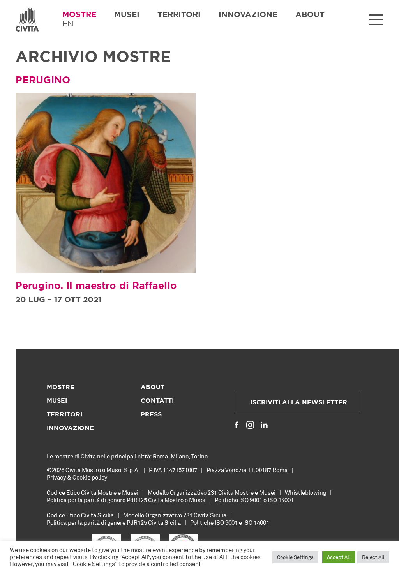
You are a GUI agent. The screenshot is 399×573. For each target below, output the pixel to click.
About (310, 15)
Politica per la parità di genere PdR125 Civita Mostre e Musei (126, 499)
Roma (160, 456)
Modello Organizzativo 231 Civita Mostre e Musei (211, 492)
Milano (180, 456)
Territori (179, 15)
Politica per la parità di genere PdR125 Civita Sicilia (114, 522)
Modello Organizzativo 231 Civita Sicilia (174, 514)
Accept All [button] (339, 557)
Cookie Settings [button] (295, 557)
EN (68, 24)
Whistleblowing (305, 492)
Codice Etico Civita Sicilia (80, 514)
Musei (126, 15)
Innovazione (248, 15)
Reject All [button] (373, 557)
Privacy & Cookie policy (77, 477)
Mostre (79, 15)
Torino (199, 456)
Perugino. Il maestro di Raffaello (96, 286)
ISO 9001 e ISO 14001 (266, 499)
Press (151, 414)
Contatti (157, 401)
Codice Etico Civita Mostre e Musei (92, 492)
